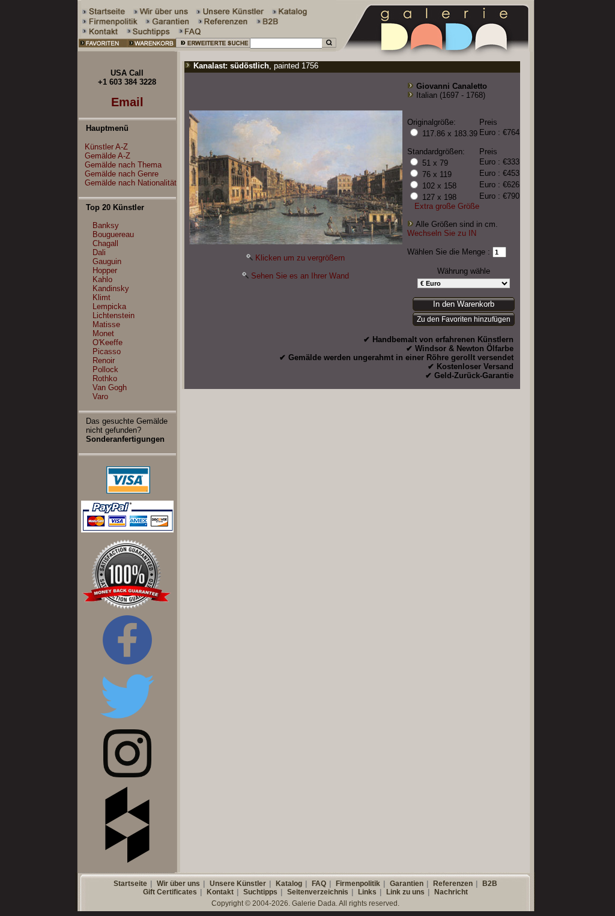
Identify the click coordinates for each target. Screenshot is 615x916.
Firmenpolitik (358, 883)
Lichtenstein (113, 315)
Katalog (289, 883)
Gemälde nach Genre (122, 173)
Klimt (101, 297)
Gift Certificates (170, 892)
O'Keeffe (107, 342)
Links (367, 892)
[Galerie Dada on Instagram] (127, 774)
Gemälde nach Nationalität (131, 182)
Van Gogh (109, 387)
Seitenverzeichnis (317, 892)
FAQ (319, 883)
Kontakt (220, 892)
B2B (489, 883)
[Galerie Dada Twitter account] (127, 720)
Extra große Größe (446, 206)
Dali (99, 252)
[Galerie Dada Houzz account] (127, 860)
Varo (100, 396)
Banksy (105, 225)
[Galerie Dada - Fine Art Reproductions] (436, 48)
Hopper (104, 270)
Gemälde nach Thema (123, 164)
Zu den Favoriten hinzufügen (463, 319)
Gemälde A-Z (107, 155)
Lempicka (109, 306)
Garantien (406, 883)
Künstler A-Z (106, 146)
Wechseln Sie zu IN (441, 233)
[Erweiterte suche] (213, 48)
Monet (103, 333)
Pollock (105, 369)
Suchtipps (260, 892)
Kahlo (102, 279)
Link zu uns (405, 892)
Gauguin (106, 261)
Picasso (106, 351)
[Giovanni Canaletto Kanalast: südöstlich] (295, 241)
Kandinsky (110, 288)
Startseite (130, 883)
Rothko (104, 378)
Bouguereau (113, 234)
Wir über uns (178, 883)
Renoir (103, 360)
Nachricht (451, 892)
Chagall (105, 243)
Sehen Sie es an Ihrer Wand (300, 275)
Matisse (106, 324)
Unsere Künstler (238, 883)
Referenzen (453, 883)
